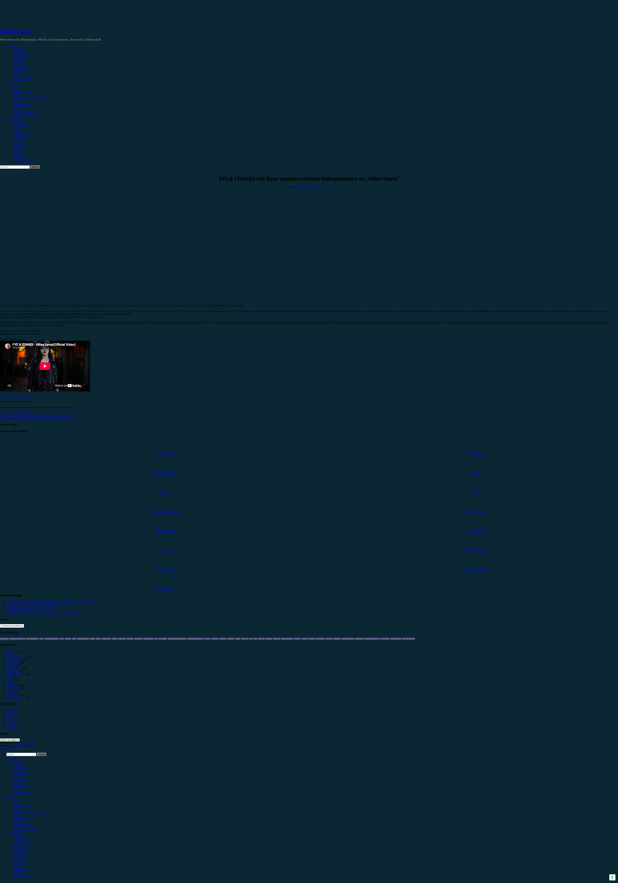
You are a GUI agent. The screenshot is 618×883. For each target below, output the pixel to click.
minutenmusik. (16, 31)
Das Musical (106, 639)
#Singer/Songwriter (23, 106)
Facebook (15, 396)
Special (16, 74)
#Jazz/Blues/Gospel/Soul (25, 115)
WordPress (18, 745)
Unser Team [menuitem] (19, 835)
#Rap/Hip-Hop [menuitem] (20, 818)
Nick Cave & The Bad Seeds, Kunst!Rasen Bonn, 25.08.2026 (38, 604)
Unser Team (19, 120)
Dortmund (122, 639)
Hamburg (215, 639)
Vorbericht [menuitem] (18, 765)
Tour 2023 (337, 639)
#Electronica (19, 109)
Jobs (8, 718)
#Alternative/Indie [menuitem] (22, 806)
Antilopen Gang (32, 639)
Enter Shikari (148, 639)
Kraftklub (244, 639)
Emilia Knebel (20, 135)
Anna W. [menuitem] (17, 844)
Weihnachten (385, 639)
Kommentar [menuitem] (19, 786)
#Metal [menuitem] (16, 809)
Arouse (32, 745)
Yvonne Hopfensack (23, 161)
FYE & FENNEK (14, 412)
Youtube (4, 396)
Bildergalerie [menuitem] (19, 794)
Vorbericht (18, 51)
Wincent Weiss (396, 639)
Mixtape (10, 680)
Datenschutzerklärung (13, 626)
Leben (9, 677)
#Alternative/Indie (22, 91)
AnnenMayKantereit (17, 639)
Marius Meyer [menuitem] (20, 867)
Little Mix (276, 639)
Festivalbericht (20, 57)
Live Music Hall (287, 639)
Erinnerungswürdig (23, 77)
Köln (251, 639)
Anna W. (17, 129)
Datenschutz (12, 709)
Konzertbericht (20, 54)
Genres (10, 83)
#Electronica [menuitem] (19, 823)
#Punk (16, 100)
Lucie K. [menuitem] (17, 861)
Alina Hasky (19, 123)
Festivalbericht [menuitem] (20, 771)
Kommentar (19, 71)
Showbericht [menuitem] (19, 774)
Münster (312, 639)
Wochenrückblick (15, 697)
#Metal (16, 94)
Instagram (27, 396)
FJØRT (208, 639)
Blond (61, 639)
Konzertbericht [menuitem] (20, 768)
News (3, 170)
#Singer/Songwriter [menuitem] (23, 821)
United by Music (347, 639)
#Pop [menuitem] (15, 803)
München (304, 639)
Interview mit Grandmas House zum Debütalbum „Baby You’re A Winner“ (44, 613)
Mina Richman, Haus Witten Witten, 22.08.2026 (31, 607)
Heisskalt (222, 639)
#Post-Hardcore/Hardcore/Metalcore (31, 97)
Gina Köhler (19, 138)
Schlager (329, 639)
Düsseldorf (138, 639)
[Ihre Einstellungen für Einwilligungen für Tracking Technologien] (612, 877)
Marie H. (17, 149)
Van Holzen (359, 639)
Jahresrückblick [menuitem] (21, 783)
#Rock (16, 86)
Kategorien (12, 45)
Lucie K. (17, 146)
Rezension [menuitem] (18, 763)
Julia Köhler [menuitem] (19, 858)
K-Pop (237, 639)
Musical (297, 639)
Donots (114, 639)
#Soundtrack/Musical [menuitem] (23, 826)
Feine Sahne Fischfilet (195, 639)
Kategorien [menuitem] (12, 760)
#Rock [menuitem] (16, 800)
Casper (92, 639)
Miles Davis (30, 412)
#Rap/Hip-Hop (20, 103)
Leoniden (261, 639)
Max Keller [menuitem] (18, 870)
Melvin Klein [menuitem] (19, 873)
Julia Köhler (19, 143)
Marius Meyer (20, 152)
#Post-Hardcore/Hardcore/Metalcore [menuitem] (31, 812)
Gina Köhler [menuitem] (19, 852)
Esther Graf (162, 639)
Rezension (18, 48)
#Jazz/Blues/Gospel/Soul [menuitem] (25, 829)
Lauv (255, 639)
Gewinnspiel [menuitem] (19, 780)
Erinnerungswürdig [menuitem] (23, 792)
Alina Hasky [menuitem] (19, 838)
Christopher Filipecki (23, 132)
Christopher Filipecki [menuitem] (23, 847)
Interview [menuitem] (18, 777)
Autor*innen (12, 117)
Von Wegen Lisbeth (372, 639)
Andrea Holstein (21, 126)
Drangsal (130, 639)
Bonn (74, 639)
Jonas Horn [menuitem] (18, 855)
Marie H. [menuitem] (17, 864)
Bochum (68, 639)
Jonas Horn (18, 141)
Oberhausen (320, 639)
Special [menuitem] (16, 789)
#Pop (15, 88)
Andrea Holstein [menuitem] (21, 841)
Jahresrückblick (21, 68)
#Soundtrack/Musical (23, 112)
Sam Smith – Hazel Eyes (19, 610)
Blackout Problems (51, 639)
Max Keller (18, 155)
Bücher (10, 654)
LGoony (269, 639)
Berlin (41, 639)
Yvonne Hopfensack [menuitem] (23, 876)
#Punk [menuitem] (16, 815)
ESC (156, 639)
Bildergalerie (19, 80)
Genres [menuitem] (10, 797)
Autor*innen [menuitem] (12, 832)
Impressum (12, 715)
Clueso (98, 639)
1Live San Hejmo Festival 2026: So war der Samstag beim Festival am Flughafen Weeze (51, 601)
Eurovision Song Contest (177, 639)
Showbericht (19, 59)
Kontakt (10, 724)
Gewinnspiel (19, 65)
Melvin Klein (19, 158)
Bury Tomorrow (83, 639)
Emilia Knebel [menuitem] (20, 850)
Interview (18, 62)
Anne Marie (4, 639)
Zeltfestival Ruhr (408, 639)
